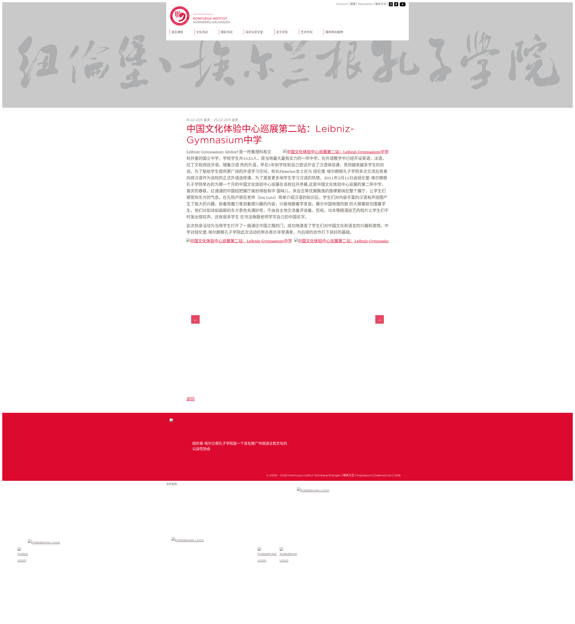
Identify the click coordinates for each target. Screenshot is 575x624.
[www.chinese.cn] (100, 555)
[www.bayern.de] (269, 555)
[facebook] (396, 4)
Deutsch (342, 4)
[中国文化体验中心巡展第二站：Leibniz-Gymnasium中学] (336, 152)
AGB (397, 475)
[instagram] (391, 4)
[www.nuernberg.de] (288, 555)
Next (379, 319)
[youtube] (402, 4)
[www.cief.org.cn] (215, 555)
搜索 (353, 4)
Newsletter (365, 4)
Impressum (364, 475)
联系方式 (380, 4)
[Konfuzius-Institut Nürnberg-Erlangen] (193, 422)
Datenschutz (383, 475)
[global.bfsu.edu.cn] (23, 555)
